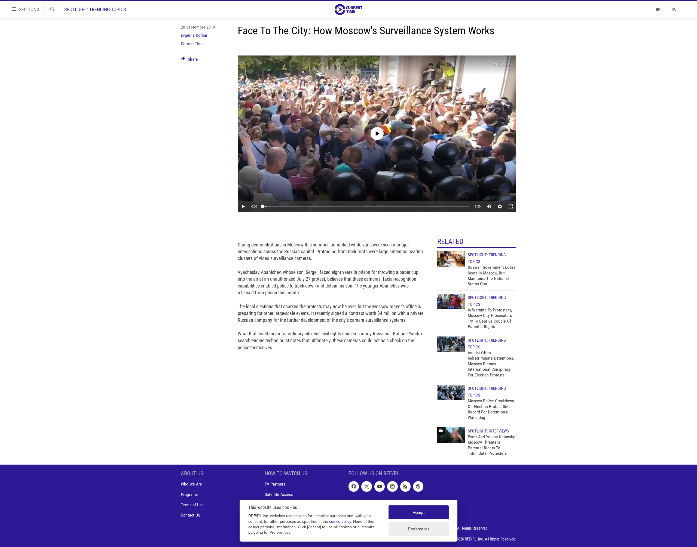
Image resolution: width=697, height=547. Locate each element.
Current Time (192, 43)
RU (674, 9)
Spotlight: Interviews (488, 431)
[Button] (189, 60)
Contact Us (190, 515)
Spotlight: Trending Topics (95, 9)
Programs (189, 494)
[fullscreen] (510, 206)
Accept (419, 512)
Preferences (418, 528)
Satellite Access (279, 494)
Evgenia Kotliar (194, 35)
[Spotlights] (658, 9)
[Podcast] (418, 486)
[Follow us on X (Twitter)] (366, 486)
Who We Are (191, 484)
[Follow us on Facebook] (353, 486)
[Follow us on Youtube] (379, 486)
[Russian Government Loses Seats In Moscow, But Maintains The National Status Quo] (451, 259)
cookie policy (340, 522)
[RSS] (405, 486)
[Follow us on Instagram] (392, 486)
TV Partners (275, 484)
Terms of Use (192, 504)
